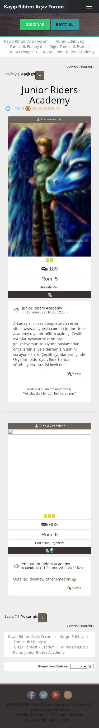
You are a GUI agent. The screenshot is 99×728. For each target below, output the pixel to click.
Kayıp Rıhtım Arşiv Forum (34, 6)
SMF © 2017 (34, 704)
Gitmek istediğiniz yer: (53, 666)
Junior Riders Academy (42, 308)
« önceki (73, 67)
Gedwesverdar (52, 119)
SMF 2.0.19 (14, 704)
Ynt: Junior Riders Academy (46, 563)
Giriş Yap (35, 24)
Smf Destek (60, 710)
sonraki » (87, 67)
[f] (52, 550)
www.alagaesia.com (40, 328)
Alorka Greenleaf (52, 426)
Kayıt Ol (64, 24)
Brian (78, 714)
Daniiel (42, 714)
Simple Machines (56, 704)
